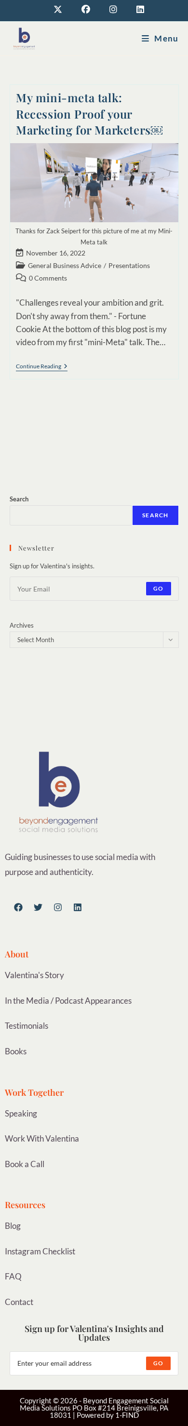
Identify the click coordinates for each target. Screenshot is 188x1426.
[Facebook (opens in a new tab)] (86, 9)
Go (158, 588)
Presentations (129, 265)
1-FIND (127, 1415)
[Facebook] (18, 907)
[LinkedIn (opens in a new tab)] (135, 9)
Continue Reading (41, 366)
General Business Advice (64, 265)
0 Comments (48, 278)
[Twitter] (38, 907)
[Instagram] (58, 907)
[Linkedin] (77, 907)
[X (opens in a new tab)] (58, 9)
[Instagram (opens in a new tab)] (113, 9)
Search (19, 499)
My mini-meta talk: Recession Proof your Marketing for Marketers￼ (89, 113)
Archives (22, 625)
